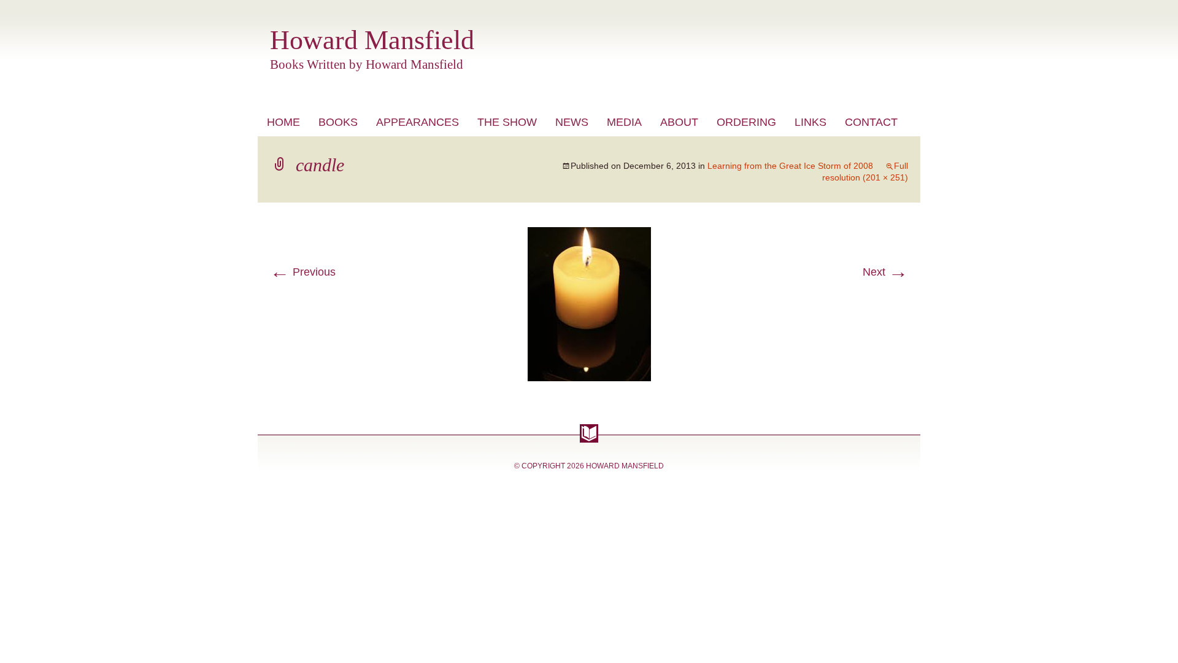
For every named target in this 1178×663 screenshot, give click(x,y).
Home (283, 122)
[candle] (589, 234)
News (571, 122)
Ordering (746, 122)
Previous (303, 272)
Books (338, 122)
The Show (507, 122)
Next (885, 272)
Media (624, 122)
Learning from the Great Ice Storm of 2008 (790, 166)
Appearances (417, 122)
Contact (871, 122)
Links (810, 122)
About (679, 122)
